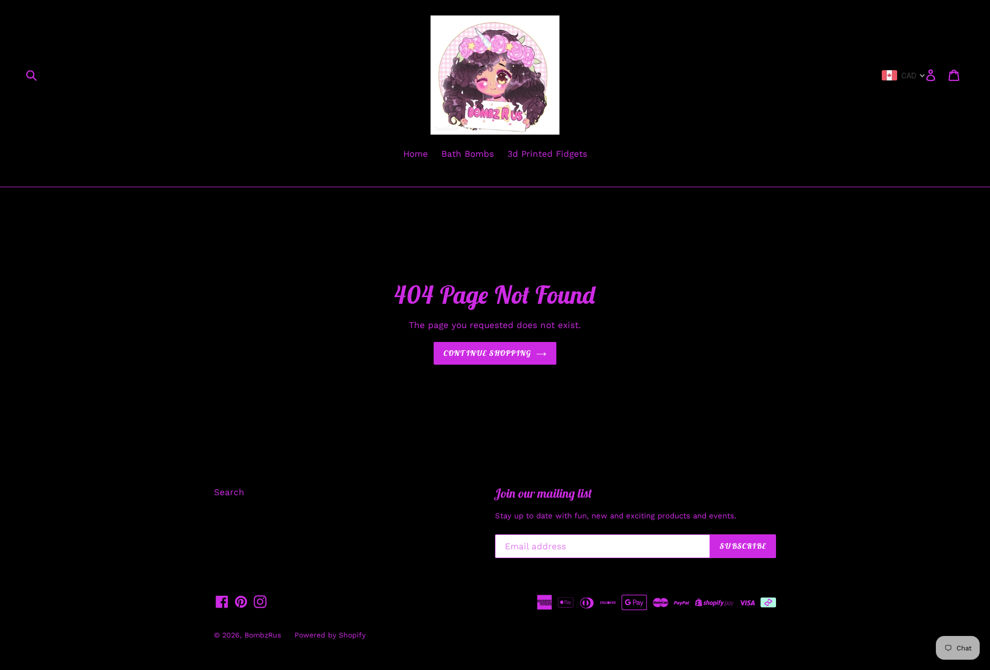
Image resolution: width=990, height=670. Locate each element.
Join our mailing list (543, 493)
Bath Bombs (467, 154)
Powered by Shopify (330, 635)
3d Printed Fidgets (547, 154)
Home (415, 154)
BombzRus (262, 635)
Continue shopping (487, 353)
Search (229, 492)
